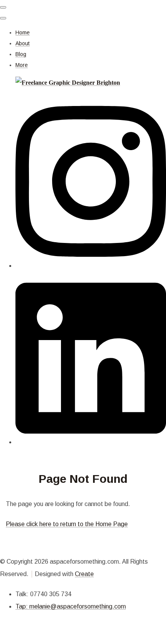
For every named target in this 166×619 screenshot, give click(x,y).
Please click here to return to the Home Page (67, 524)
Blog (20, 54)
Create (84, 574)
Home (22, 32)
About (22, 43)
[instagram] (90, 265)
